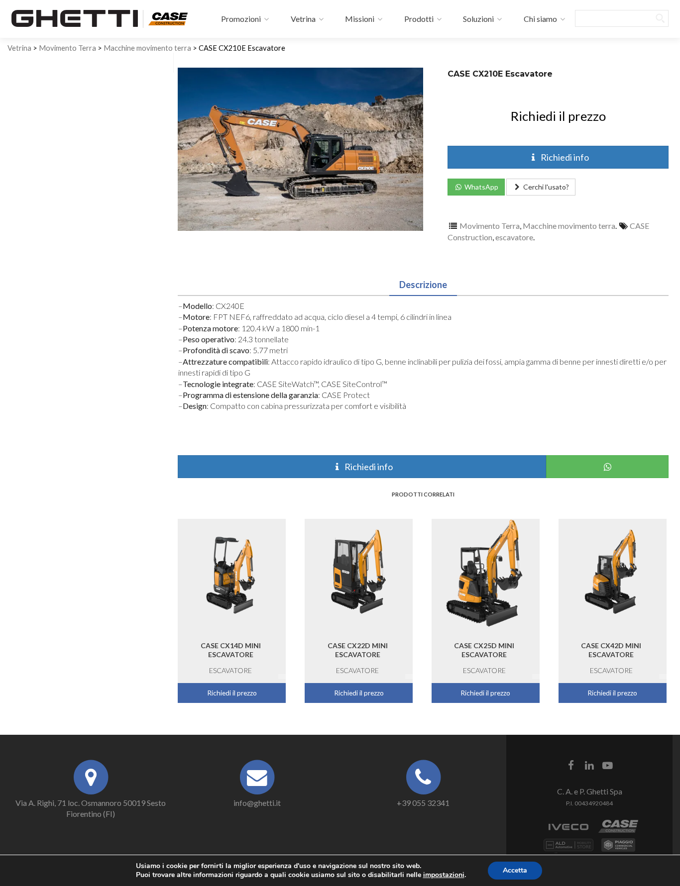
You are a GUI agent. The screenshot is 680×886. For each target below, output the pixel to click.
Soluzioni (477, 18)
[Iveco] (568, 831)
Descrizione (423, 284)
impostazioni (443, 875)
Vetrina (302, 18)
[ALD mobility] (568, 850)
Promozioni (240, 18)
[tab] (423, 282)
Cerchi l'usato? (545, 187)
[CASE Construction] (168, 17)
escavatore (514, 237)
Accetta (515, 870)
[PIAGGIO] (618, 850)
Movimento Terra (67, 47)
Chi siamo (539, 18)
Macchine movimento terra (147, 47)
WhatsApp (480, 187)
